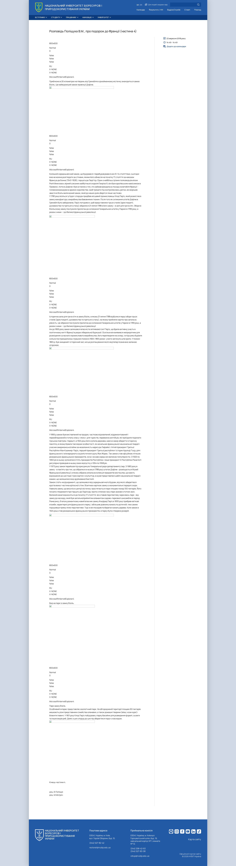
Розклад (197, 10)
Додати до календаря (176, 46)
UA (138, 5)
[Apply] (198, 4)
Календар (141, 10)
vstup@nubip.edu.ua (139, 856)
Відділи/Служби (173, 10)
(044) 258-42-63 (138, 848)
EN (141, 5)
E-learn (187, 10)
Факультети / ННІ (156, 10)
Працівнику (71, 17)
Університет (103, 17)
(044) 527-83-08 (137, 851)
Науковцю (87, 17)
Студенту (55, 17)
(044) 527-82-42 (96, 843)
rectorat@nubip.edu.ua (100, 847)
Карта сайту (194, 839)
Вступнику (40, 17)
